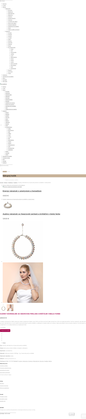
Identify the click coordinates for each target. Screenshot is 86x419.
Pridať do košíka (5, 330)
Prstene (10, 16)
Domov (5, 3)
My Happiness (8, 127)
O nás (4, 5)
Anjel (12, 49)
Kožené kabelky (12, 24)
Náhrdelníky (11, 13)
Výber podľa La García (13, 29)
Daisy (9, 39)
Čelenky (10, 20)
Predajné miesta (6, 157)
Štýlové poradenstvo (4, 387)
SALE (9, 28)
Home (1, 182)
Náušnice (10, 12)
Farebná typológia (4, 385)
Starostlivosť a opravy (4, 370)
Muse (9, 45)
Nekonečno (14, 57)
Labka (12, 54)
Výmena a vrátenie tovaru (5, 368)
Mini (9, 138)
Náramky (10, 15)
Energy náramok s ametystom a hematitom (22, 191)
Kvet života (13, 52)
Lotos (12, 62)
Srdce (12, 60)
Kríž (12, 50)
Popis (4, 342)
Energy (10, 41)
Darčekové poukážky (13, 26)
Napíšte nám (3, 401)
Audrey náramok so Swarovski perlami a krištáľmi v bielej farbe (31, 214)
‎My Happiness (11, 47)
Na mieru (2, 383)
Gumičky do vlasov (12, 21)
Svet (12, 67)
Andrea (10, 34)
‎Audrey (15, 182)
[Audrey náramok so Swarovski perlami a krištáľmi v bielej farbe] (8, 210)
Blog (4, 78)
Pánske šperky (12, 18)
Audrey (10, 36)
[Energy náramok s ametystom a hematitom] (12, 186)
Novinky (10, 10)
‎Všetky (50, 361)
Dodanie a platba (4, 365)
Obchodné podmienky (5, 372)
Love (12, 55)
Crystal (9, 37)
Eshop (4, 7)
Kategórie (7, 8)
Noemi (10, 70)
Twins (9, 73)
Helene (10, 44)
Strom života (14, 63)
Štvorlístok (13, 65)
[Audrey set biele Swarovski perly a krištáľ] (23, 302)
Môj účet (5, 81)
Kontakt (5, 79)
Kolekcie (7, 31)
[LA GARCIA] (3, 84)
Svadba (46, 361)
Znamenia (13, 68)
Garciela (10, 42)
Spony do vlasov (12, 23)
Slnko (12, 58)
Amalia (10, 33)
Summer (10, 71)
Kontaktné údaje (3, 398)
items (5, 171)
